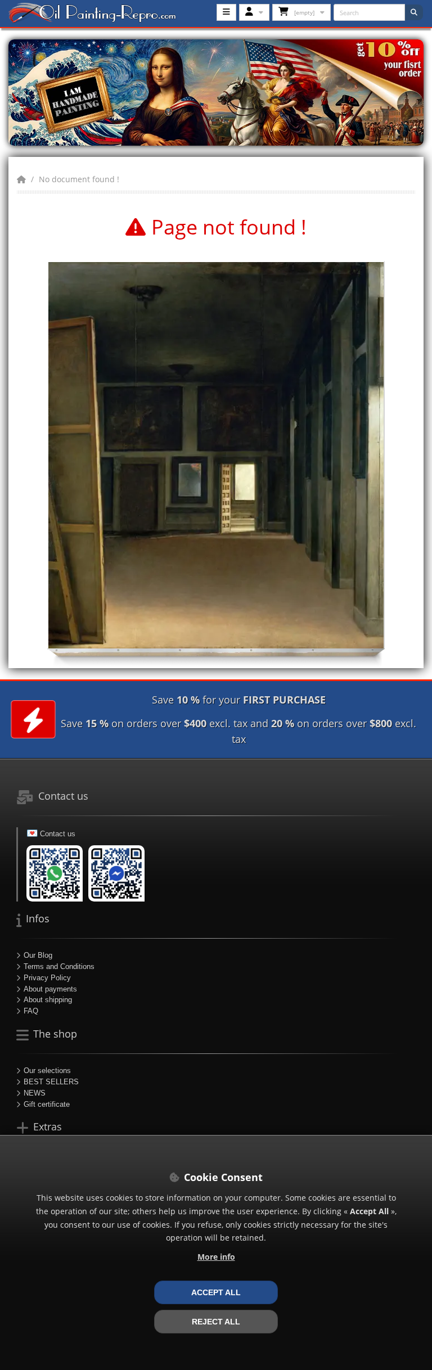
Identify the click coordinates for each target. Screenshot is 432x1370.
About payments (50, 989)
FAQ (31, 1011)
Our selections (47, 1070)
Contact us (57, 834)
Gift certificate (47, 1104)
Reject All (216, 1321)
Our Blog (38, 955)
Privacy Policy (47, 978)
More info (216, 1256)
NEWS (35, 1093)
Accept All (216, 1292)
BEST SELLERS (51, 1082)
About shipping (48, 999)
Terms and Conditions (59, 966)
